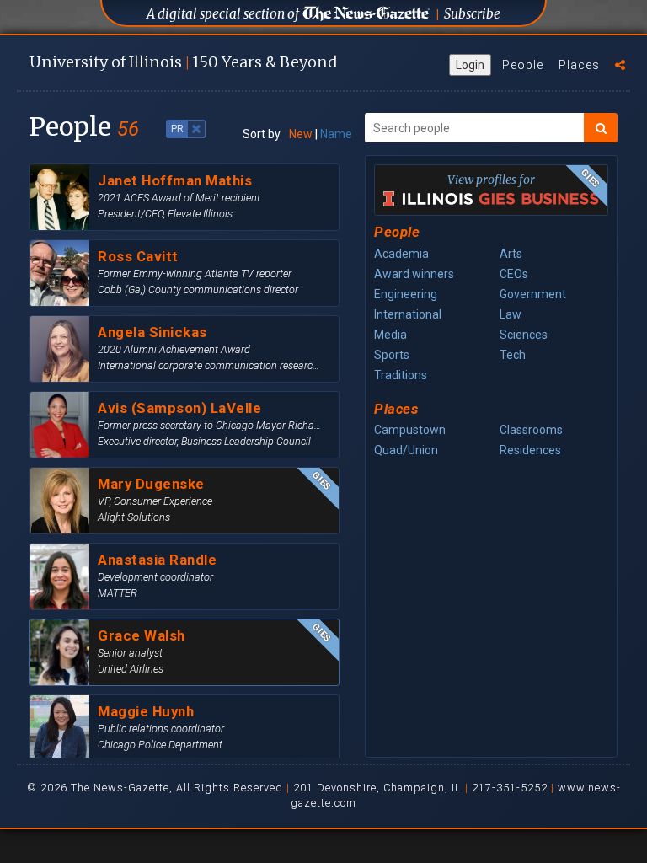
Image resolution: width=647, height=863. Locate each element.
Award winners (414, 274)
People (522, 65)
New (301, 134)
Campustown (410, 430)
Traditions (400, 375)
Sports (391, 355)
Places (579, 65)
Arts (511, 253)
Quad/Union (406, 450)
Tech (513, 355)
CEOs (514, 274)
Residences (530, 450)
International (407, 314)
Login (470, 65)
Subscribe (472, 14)
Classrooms (531, 430)
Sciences (524, 334)
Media (390, 334)
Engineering (405, 294)
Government (533, 294)
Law (510, 314)
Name (336, 134)
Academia (401, 253)
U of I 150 (183, 62)
